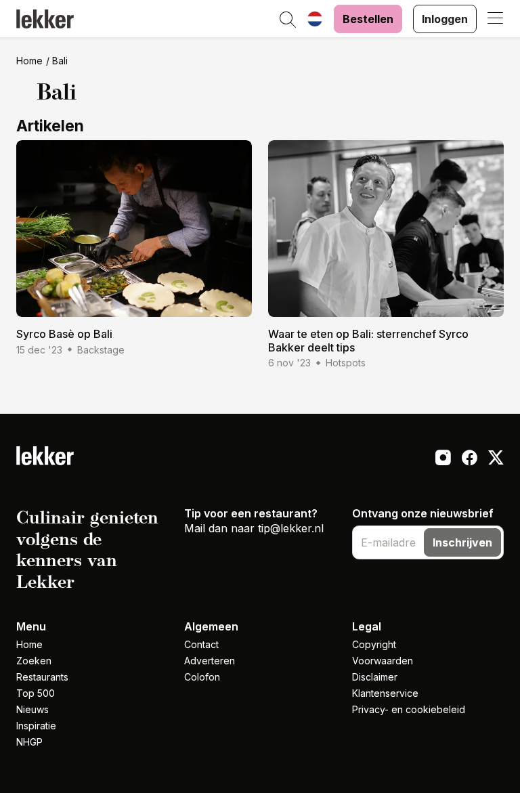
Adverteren (209, 660)
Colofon (202, 677)
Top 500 (35, 693)
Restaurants (42, 677)
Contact (201, 644)
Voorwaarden (382, 660)
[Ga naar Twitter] (496, 459)
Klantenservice (385, 693)
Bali (60, 60)
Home (29, 60)
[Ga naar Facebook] (469, 459)
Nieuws (32, 709)
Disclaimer (374, 677)
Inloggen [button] (445, 19)
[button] (288, 20)
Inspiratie (36, 725)
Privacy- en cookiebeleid (408, 709)
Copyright (374, 644)
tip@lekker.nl (291, 528)
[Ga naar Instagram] (443, 459)
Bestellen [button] (368, 19)
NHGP (29, 742)
